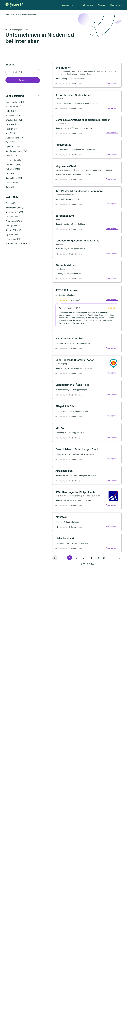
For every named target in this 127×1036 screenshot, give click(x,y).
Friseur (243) (11, 155)
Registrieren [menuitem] (116, 5)
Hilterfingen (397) (13, 239)
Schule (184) (11, 187)
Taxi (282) (10, 142)
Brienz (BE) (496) (13, 230)
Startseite (9, 14)
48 (90, 558)
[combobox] (22, 72)
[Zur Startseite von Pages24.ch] (14, 4)
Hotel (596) (10, 111)
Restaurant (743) (13, 106)
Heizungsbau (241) (14, 160)
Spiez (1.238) (11, 216)
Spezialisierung (14, 95)
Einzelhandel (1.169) (14, 102)
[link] (87, 75)
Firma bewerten (112, 83)
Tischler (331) (11, 129)
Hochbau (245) (12, 146)
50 (104, 558)
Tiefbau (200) (11, 182)
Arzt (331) (10, 133)
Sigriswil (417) (12, 234)
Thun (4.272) (11, 203)
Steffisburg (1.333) (14, 212)
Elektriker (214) (12, 169)
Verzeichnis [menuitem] (67, 5)
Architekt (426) (12, 115)
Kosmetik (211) (12, 173)
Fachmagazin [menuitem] (87, 5)
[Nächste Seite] (119, 557)
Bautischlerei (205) (14, 178)
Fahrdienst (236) (13, 164)
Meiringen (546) (12, 225)
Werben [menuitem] (101, 5)
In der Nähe (12, 197)
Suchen (22, 80)
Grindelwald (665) (13, 221)
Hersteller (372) (12, 124)
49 (97, 558)
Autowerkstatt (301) (14, 138)
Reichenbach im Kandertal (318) (20, 243)
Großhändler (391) (14, 120)
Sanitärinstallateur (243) (16, 151)
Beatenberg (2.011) (14, 207)
